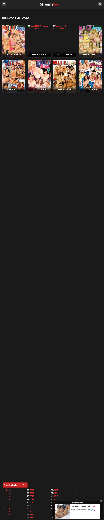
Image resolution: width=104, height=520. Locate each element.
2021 (56, 493)
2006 (32, 505)
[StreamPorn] (49, 4)
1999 (8, 511)
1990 (32, 517)
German (9, 490)
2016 (81, 496)
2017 (56, 496)
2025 (56, 490)
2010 (32, 502)
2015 (8, 499)
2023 (8, 493)
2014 (32, 499)
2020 (81, 493)
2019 (8, 496)
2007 (8, 505)
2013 (56, 499)
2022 (32, 493)
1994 (32, 514)
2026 (32, 490)
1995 (8, 514)
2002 (32, 508)
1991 (8, 517)
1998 (32, 511)
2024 (81, 490)
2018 (32, 496)
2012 (81, 499)
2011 (8, 502)
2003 (8, 508)
